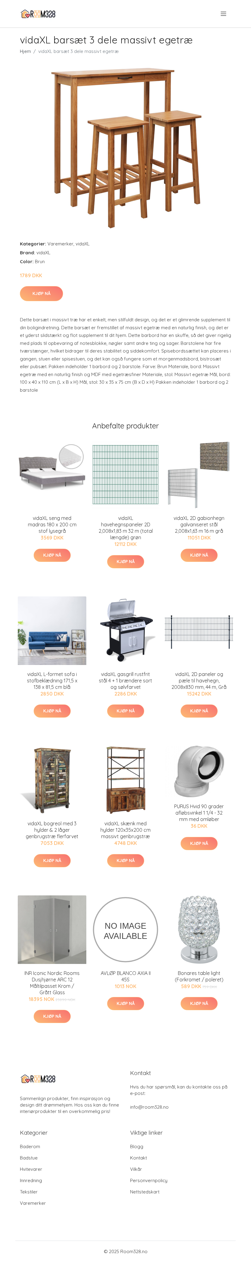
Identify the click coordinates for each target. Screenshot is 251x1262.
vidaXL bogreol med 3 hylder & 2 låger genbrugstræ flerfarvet (52, 829)
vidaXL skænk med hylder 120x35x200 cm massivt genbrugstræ (125, 829)
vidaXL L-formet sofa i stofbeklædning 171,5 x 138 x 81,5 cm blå (52, 680)
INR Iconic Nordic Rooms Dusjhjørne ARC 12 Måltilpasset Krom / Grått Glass (52, 982)
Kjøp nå (41, 293)
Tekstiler (29, 1192)
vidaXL (83, 244)
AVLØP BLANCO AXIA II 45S (126, 976)
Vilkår (136, 1169)
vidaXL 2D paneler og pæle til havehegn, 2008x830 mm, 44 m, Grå (199, 680)
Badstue (29, 1158)
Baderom (30, 1146)
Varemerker (60, 244)
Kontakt (138, 1158)
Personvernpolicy (148, 1180)
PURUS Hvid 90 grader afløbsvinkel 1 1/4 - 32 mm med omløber (199, 812)
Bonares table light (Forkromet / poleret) (199, 976)
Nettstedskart (144, 1192)
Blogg (136, 1146)
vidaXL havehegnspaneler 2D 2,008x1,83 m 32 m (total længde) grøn (126, 527)
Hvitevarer (31, 1169)
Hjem (25, 51)
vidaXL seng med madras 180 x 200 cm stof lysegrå (52, 524)
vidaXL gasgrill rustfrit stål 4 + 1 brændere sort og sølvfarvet (125, 680)
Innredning (31, 1180)
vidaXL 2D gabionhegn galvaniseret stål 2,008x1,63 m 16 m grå (199, 524)
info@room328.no (149, 1107)
